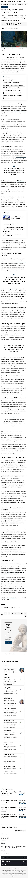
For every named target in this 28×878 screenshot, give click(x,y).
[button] (2, 1)
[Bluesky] (14, 861)
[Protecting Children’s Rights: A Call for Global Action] (23, 809)
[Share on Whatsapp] (12, 24)
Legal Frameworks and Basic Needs (12, 93)
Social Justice (17, 607)
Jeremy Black (7, 677)
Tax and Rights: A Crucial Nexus (11, 82)
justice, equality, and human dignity (17, 312)
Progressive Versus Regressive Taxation (13, 85)
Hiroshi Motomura (8, 742)
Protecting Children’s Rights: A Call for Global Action (9, 808)
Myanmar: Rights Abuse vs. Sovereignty (13, 227)
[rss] (14, 864)
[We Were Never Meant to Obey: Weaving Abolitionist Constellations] (23, 793)
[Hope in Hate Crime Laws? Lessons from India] (6, 217)
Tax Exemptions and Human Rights (12, 87)
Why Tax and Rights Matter (10, 80)
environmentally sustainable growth (15, 572)
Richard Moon (7, 730)
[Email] (16, 24)
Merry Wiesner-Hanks (9, 766)
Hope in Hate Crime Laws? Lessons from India (17, 217)
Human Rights (10, 607)
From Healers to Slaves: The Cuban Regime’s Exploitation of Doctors (9, 816)
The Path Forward (8, 98)
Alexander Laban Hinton (10, 708)
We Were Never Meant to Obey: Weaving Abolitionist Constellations (8, 793)
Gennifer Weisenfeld (9, 754)
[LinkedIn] (14, 857)
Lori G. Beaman (7, 665)
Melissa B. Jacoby (8, 698)
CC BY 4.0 (6, 599)
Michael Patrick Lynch (9, 720)
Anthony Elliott (7, 688)
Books (21, 794)
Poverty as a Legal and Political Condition (14, 95)
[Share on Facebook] (5, 24)
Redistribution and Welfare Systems (12, 90)
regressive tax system (14, 289)
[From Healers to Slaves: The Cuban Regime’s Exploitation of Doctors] (23, 816)
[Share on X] (7, 24)
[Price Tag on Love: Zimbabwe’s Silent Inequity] (23, 802)
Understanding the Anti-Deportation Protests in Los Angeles (12, 223)
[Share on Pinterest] (9, 24)
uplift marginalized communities (18, 110)
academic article (12, 597)
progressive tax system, (20, 261)
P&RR (6, 28)
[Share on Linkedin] (14, 24)
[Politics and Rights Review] (12, 1)
